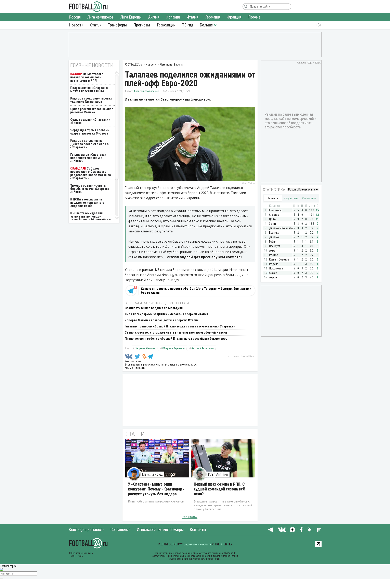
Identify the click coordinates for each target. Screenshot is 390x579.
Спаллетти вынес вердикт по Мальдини (154, 308)
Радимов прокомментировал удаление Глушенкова (91, 100)
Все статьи (189, 517)
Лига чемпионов (100, 17)
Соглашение (120, 529)
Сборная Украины (173, 348)
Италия (192, 17)
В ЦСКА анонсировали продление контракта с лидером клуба (87, 202)
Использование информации (160, 529)
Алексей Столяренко (146, 91)
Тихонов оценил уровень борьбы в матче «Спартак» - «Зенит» (90, 189)
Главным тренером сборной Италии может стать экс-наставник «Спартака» (180, 326)
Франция (234, 17)
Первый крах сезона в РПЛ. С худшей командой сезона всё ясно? (219, 489)
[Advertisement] (195, 44)
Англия (153, 17)
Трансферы (117, 25)
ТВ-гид (187, 25)
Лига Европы (131, 17)
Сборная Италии (145, 348)
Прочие (254, 17)
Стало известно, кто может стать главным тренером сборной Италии (176, 332)
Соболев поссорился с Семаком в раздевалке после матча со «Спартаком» (90, 173)
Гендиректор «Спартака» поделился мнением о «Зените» (88, 158)
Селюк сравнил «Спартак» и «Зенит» (90, 121)
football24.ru (247, 356)
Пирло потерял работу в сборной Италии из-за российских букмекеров (176, 338)
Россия (75, 17)
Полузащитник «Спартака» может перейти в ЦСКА (89, 89)
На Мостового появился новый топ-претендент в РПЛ (86, 77)
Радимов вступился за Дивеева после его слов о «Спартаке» (89, 144)
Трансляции (166, 25)
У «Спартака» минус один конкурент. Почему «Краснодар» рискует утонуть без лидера (156, 489)
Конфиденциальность (86, 529)
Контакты (198, 529)
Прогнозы (141, 25)
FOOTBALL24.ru (88, 6)
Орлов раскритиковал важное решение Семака (91, 110)
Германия (213, 17)
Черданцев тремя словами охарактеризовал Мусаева (89, 131)
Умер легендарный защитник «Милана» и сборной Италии (166, 314)
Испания (173, 17)
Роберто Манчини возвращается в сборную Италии (161, 320)
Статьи (95, 25)
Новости (76, 25)
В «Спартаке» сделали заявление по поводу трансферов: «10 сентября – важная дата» (90, 218)
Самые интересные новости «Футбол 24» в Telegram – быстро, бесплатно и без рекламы (196, 290)
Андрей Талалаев (202, 348)
